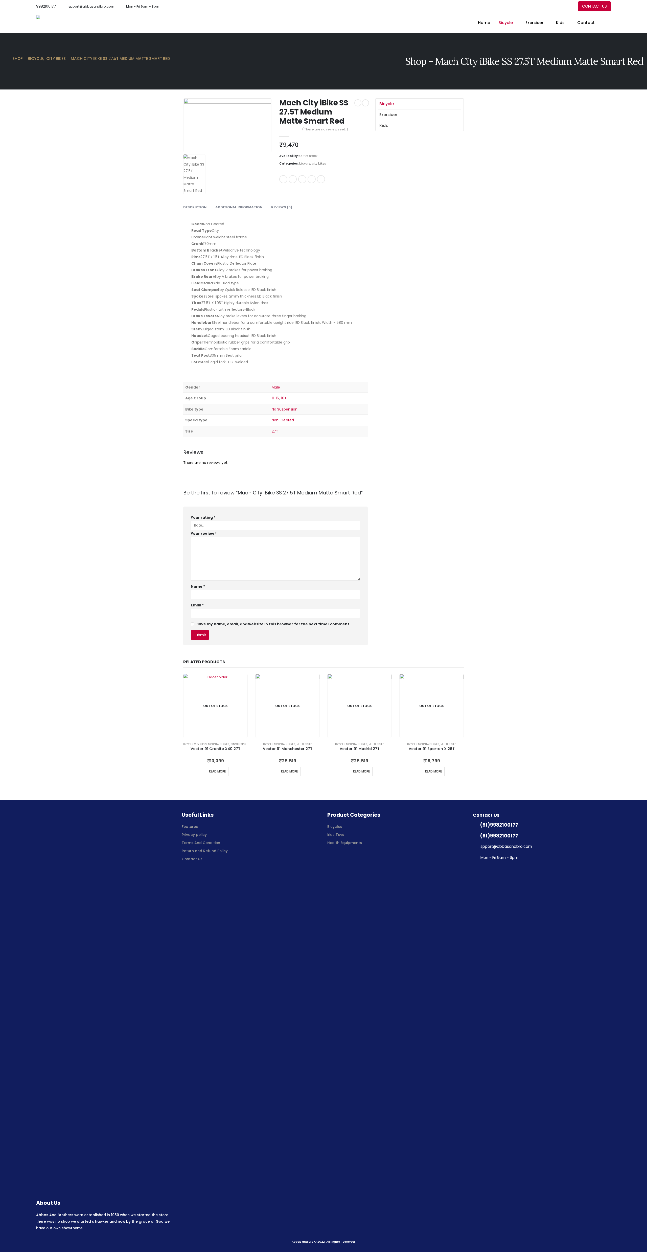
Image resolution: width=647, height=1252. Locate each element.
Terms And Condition (201, 842)
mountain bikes (218, 744)
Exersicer (534, 23)
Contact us (594, 6)
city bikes (319, 163)
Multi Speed (304, 744)
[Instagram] (568, 6)
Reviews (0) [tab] (281, 207)
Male (276, 387)
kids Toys (335, 834)
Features (190, 826)
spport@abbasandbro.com (91, 6)
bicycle (505, 23)
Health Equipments (344, 842)
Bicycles (334, 826)
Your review (204, 533)
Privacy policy (194, 834)
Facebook (283, 179)
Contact (586, 23)
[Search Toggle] (608, 23)
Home (484, 23)
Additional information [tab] (238, 207)
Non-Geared (283, 420)
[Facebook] (551, 6)
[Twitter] (560, 6)
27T (275, 431)
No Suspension (284, 409)
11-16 (275, 398)
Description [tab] (194, 207)
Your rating (203, 517)
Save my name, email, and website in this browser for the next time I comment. (273, 624)
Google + (312, 179)
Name (198, 586)
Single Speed (239, 744)
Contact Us (192, 858)
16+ (284, 398)
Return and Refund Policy (205, 850)
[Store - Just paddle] (55, 22)
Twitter (293, 179)
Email (321, 179)
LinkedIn (302, 179)
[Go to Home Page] (5, 58)
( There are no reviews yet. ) (325, 129)
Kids (560, 23)
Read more (217, 771)
